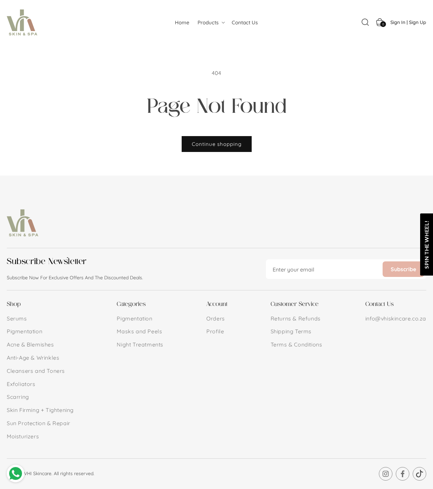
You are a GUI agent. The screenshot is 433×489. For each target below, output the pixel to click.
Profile (215, 331)
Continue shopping (217, 144)
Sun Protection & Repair (38, 423)
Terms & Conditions (296, 344)
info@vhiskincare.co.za (395, 318)
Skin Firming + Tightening (40, 410)
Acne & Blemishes (30, 344)
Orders (215, 318)
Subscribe (403, 269)
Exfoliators (21, 384)
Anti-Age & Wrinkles (33, 357)
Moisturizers (23, 436)
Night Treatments (140, 344)
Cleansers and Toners (36, 370)
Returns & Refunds (296, 318)
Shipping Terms (291, 331)
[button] (210, 22)
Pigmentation (24, 331)
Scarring (18, 396)
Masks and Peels (139, 331)
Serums (17, 318)
